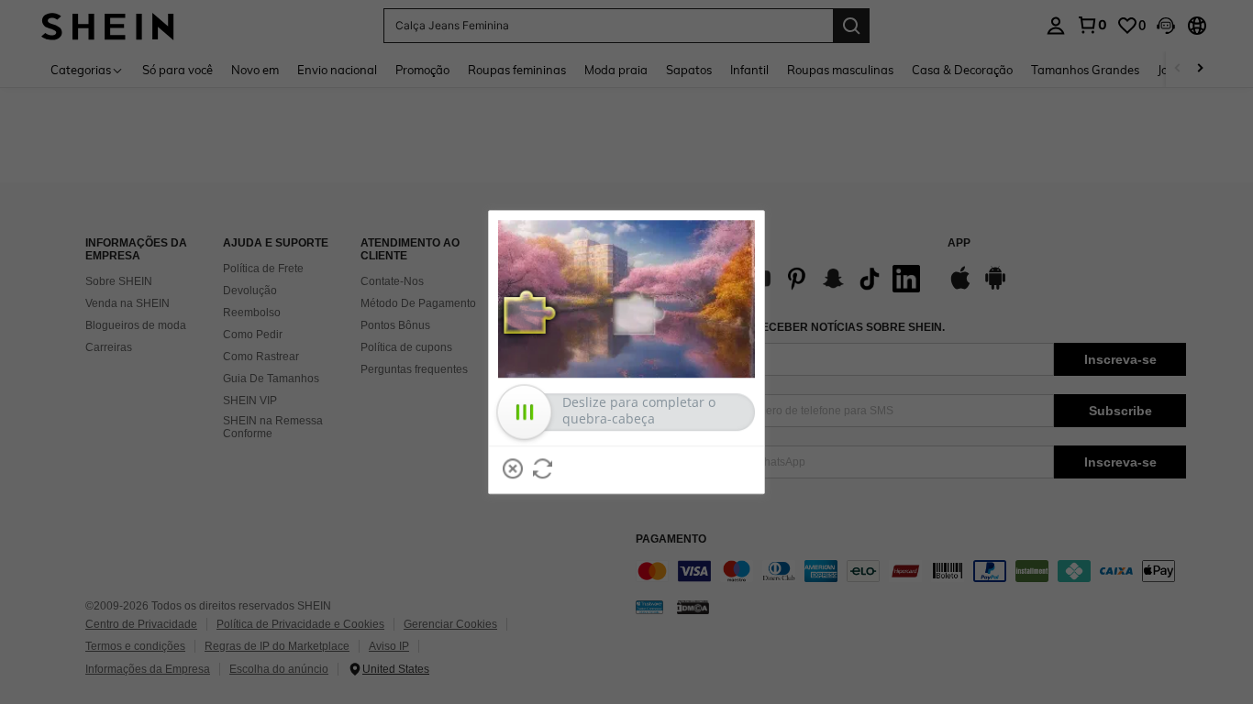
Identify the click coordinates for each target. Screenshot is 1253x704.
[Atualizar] (543, 468)
